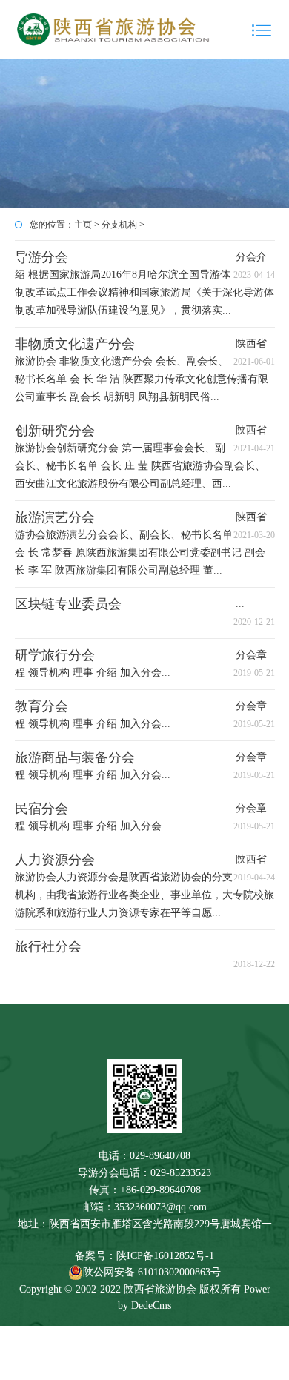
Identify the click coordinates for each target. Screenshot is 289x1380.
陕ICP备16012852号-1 (165, 1255)
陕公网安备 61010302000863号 (152, 1272)
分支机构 (119, 224)
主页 (83, 224)
